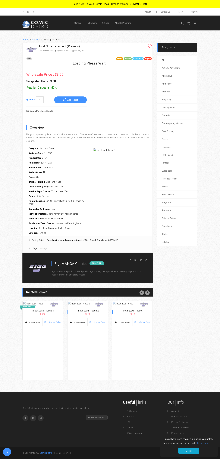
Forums (130, 416)
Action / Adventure (171, 68)
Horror (165, 186)
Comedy (166, 115)
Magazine (166, 202)
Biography (166, 99)
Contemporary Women (172, 123)
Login (181, 12)
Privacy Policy (178, 433)
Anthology (167, 84)
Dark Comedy (168, 131)
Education (166, 147)
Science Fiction (169, 218)
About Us (149, 12)
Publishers (92, 23)
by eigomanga (34, 322)
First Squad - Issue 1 (43, 310)
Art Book (166, 91)
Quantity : (31, 99)
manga (43, 248)
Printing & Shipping (180, 422)
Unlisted (165, 242)
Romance (166, 210)
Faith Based (167, 155)
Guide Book (167, 171)
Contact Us (165, 12)
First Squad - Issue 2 (88, 310)
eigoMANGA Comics (70, 264)
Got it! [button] (189, 451)
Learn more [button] (203, 443)
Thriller (165, 234)
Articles (105, 23)
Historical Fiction (47, 51)
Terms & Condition (180, 427)
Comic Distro (46, 453)
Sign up (194, 12)
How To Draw (168, 194)
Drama (165, 139)
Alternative (167, 76)
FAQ (129, 422)
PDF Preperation (179, 416)
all (163, 60)
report (148, 59)
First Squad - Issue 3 (133, 310)
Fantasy (165, 163)
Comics (77, 23)
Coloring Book (168, 107)
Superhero (167, 226)
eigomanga (61, 51)
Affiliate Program (123, 23)
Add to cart (72, 100)
